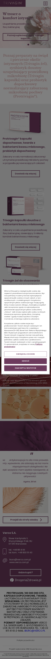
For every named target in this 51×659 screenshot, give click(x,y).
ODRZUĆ (25, 361)
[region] (25, 329)
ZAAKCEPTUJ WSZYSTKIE (25, 368)
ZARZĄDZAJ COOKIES (25, 354)
